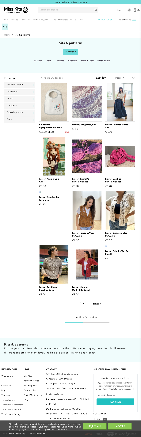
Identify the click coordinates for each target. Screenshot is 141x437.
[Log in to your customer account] (129, 10)
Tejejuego (6, 395)
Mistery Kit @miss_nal (84, 125)
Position (119, 78)
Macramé (72, 61)
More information (17, 433)
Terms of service (31, 381)
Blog (3, 390)
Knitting (60, 61)
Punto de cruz (103, 61)
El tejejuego (105, 20)
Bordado (38, 61)
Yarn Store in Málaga (11, 414)
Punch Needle (87, 61)
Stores (4, 381)
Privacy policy (30, 386)
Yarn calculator (8, 400)
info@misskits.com (54, 394)
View (134, 20)
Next (97, 304)
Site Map (28, 376)
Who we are (7, 376)
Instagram (98, 419)
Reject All (94, 426)
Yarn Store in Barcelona (12, 405)
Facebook (94, 419)
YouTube (105, 419)
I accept (120, 426)
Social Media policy (33, 395)
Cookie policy (30, 390)
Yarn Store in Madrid (11, 410)
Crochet (49, 61)
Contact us (6, 386)
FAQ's (26, 400)
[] (96, 10)
